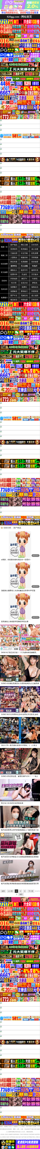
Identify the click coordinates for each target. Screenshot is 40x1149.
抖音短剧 (13, 279)
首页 (3, 891)
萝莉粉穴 (24, 291)
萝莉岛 (34, 283)
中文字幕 (24, 253)
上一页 (10, 891)
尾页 (21, 894)
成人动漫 (34, 249)
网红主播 (24, 245)
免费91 (24, 287)
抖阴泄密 (34, 291)
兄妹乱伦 (24, 295)
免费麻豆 (13, 291)
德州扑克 (34, 270)
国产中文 (13, 295)
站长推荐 (4, 264)
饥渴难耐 (24, 262)
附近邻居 (13, 262)
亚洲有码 (13, 249)
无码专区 (4, 289)
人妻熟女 (13, 257)
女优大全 (24, 283)
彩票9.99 (13, 274)
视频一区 (4, 247)
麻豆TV (24, 279)
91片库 (14, 283)
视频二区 (4, 255)
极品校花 (13, 300)
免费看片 (13, 287)
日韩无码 (34, 300)
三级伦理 (13, 253)
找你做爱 (34, 262)
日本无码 (34, 245)
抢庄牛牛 (24, 270)
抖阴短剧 (24, 300)
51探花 (34, 279)
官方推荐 (4, 272)
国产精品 (13, 245)
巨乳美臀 (34, 253)
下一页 (31, 891)
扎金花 (24, 274)
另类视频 (34, 257)
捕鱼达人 (13, 270)
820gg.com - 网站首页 (19, 16)
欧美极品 (24, 249)
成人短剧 (34, 295)
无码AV (4, 281)
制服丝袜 (24, 257)
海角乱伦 (34, 287)
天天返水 (34, 274)
